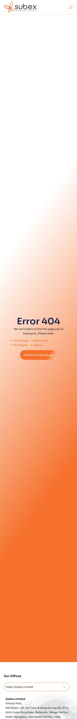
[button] (70, 7)
